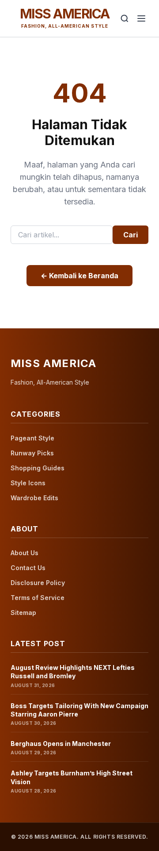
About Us (24, 552)
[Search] (124, 18)
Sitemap (23, 612)
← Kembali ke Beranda (79, 275)
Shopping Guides (37, 468)
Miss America (65, 13)
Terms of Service (37, 597)
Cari (130, 234)
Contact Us (28, 567)
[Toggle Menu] (141, 18)
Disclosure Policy (38, 582)
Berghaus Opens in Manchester (61, 743)
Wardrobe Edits (34, 498)
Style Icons (28, 483)
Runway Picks (32, 453)
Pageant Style (32, 438)
